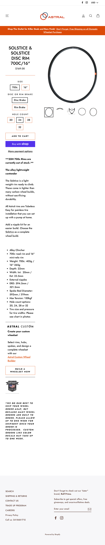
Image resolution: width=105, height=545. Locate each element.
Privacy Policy (11, 515)
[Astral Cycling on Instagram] (61, 517)
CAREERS (10, 510)
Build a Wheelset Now (20, 370)
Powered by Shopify (52, 534)
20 (10, 120)
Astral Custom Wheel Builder (19, 359)
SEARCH (9, 491)
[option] (52, 31)
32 (19, 127)
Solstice (9, 232)
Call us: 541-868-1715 (15, 519)
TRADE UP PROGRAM (15, 505)
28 (28, 120)
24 (19, 120)
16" (25, 87)
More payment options (20, 151)
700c (15, 87)
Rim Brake (19, 107)
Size (20, 81)
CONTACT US (11, 500)
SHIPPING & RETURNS (16, 496)
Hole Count (20, 114)
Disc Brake (20, 100)
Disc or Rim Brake (20, 94)
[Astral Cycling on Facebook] (55, 517)
